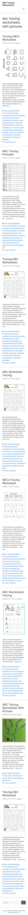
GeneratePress (15, 912)
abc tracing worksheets (9, 230)
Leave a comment (10, 142)
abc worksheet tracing (9, 463)
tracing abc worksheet (9, 879)
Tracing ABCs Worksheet (11, 38)
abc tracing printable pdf (16, 228)
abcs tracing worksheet (15, 575)
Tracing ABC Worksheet (10, 793)
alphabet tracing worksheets (11, 578)
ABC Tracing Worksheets (8, 4)
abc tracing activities (10, 226)
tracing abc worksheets (9, 346)
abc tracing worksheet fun (14, 454)
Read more (5, 106)
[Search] (23, 902)
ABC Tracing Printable (10, 152)
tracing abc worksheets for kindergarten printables (13, 130)
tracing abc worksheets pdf (10, 886)
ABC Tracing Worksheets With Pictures (13, 708)
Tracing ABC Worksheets (10, 260)
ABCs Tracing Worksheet (11, 481)
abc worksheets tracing (15, 693)
